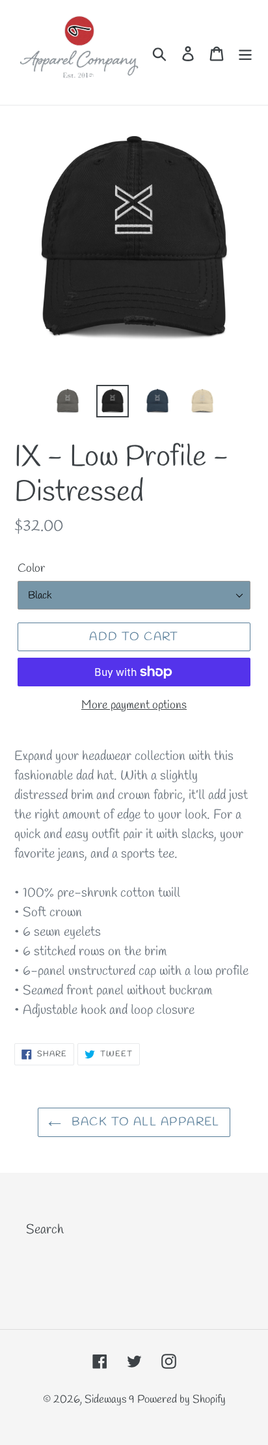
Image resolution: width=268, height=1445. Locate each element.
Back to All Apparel (144, 1122)
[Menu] (245, 52)
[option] (68, 401)
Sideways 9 (111, 1399)
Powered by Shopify (181, 1399)
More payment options (134, 705)
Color (31, 568)
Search (45, 1230)
